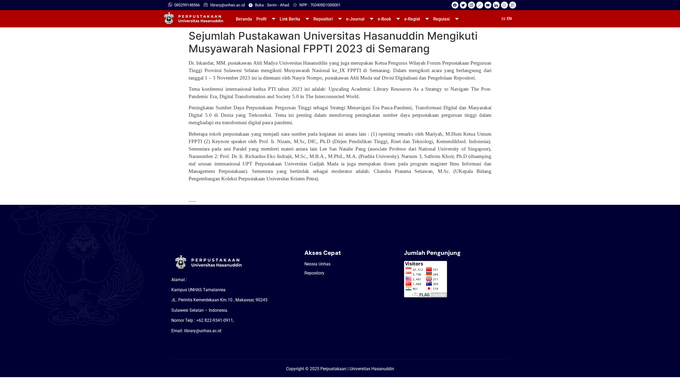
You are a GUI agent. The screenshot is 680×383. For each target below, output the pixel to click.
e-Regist (412, 19)
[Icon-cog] (504, 5)
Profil (261, 19)
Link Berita (290, 19)
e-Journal (355, 19)
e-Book (384, 19)
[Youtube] (487, 5)
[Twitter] (463, 5)
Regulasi (441, 19)
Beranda (244, 19)
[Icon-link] (479, 5)
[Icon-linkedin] (496, 5)
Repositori (323, 19)
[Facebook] (455, 5)
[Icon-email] (512, 5)
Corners (243, 30)
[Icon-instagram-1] (471, 5)
